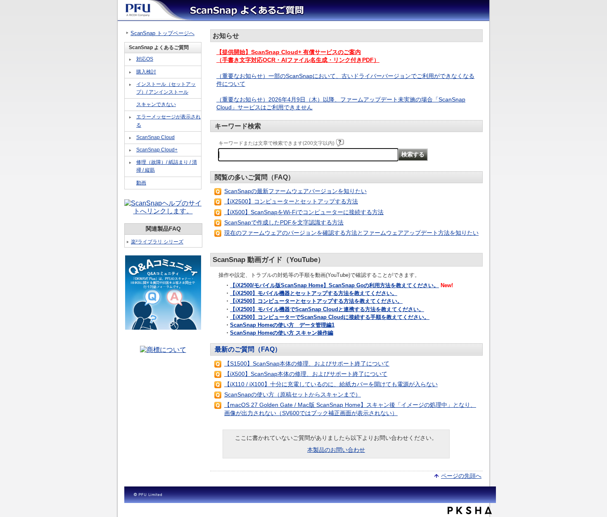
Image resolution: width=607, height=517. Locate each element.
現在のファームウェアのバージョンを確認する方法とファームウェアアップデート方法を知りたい (351, 232)
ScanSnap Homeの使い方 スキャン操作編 (281, 333)
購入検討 (146, 72)
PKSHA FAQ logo (470, 510)
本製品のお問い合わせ (336, 449)
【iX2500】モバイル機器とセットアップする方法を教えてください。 (313, 293)
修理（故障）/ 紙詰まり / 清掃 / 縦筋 (166, 166)
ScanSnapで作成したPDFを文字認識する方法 (284, 222)
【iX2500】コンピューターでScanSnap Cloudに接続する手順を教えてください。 (329, 317)
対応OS (144, 59)
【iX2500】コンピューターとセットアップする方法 (291, 201)
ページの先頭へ (461, 475)
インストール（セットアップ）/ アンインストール (166, 88)
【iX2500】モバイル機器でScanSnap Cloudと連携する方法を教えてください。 (327, 309)
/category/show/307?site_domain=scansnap (130, 183)
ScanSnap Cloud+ (157, 150)
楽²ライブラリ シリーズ (157, 241)
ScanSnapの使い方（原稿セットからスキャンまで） (292, 394)
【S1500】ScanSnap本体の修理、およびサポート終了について (306, 363)
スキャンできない (156, 104)
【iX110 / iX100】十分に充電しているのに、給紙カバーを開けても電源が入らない (331, 384)
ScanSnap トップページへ (162, 33)
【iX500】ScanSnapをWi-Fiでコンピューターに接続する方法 (304, 212)
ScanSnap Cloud (155, 137)
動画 (141, 183)
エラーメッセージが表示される (168, 120)
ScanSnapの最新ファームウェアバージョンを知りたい (295, 191)
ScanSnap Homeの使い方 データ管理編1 (282, 325)
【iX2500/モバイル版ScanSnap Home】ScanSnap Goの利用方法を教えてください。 (334, 285)
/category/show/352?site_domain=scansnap (130, 105)
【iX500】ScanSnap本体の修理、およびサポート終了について (305, 374)
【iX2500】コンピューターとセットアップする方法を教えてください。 (316, 301)
